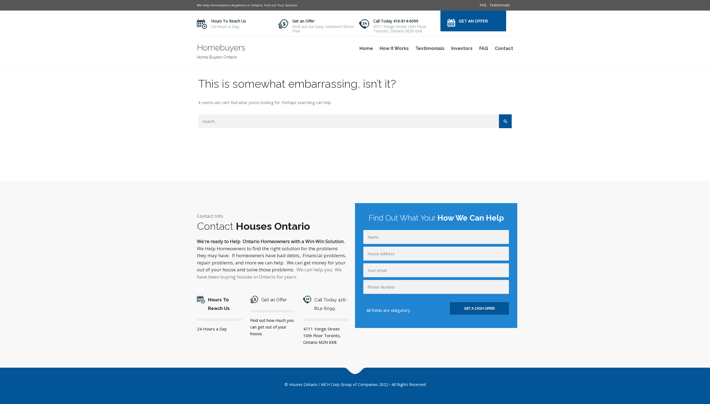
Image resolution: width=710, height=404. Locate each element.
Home (366, 48)
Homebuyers (221, 47)
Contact (504, 48)
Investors (462, 48)
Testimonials (500, 5)
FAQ (483, 5)
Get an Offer (303, 21)
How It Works (394, 48)
